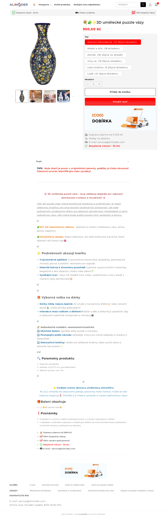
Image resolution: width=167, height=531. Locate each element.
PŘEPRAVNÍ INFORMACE (40, 491)
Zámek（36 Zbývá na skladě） (105, 55)
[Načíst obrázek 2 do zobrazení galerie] (35, 96)
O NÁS (32, 485)
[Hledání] (143, 4)
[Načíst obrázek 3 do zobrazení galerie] (49, 96)
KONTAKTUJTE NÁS (50, 485)
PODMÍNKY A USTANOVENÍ (69, 491)
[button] (45, 4)
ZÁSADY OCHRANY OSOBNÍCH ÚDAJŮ (137, 491)
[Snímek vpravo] (73, 96)
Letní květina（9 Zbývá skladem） (108, 67)
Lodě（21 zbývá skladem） (103, 73)
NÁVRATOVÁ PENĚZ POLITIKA (101, 491)
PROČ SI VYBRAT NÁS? (75, 485)
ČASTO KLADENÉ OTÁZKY (102, 485)
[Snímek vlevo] (12, 96)
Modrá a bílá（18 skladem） (104, 48)
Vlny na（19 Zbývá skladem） (105, 61)
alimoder (83, 514)
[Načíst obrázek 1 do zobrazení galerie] (22, 96)
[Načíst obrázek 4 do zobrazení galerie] (63, 96)
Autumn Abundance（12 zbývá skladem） (113, 42)
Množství (89, 79)
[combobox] (131, 4)
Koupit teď (120, 102)
